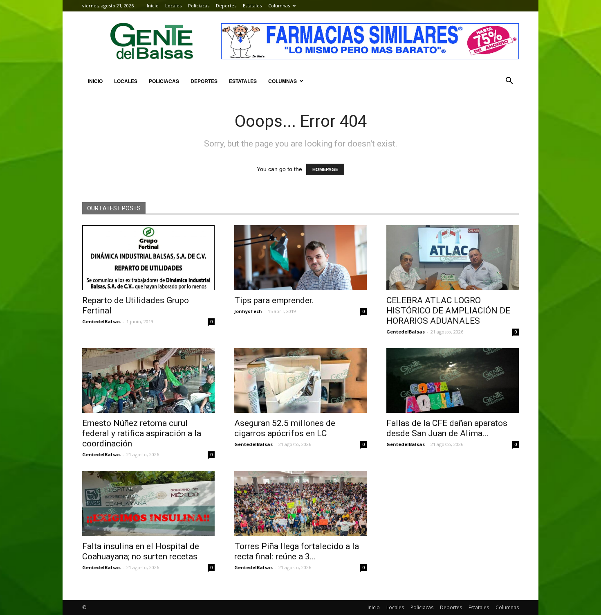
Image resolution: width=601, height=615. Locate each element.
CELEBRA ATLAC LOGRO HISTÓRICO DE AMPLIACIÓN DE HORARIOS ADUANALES (448, 310)
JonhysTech (248, 311)
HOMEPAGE (325, 169)
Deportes (226, 5)
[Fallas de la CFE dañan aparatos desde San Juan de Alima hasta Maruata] (452, 380)
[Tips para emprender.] (300, 257)
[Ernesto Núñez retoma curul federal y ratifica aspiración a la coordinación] (148, 380)
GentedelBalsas (101, 321)
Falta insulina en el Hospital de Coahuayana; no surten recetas (140, 551)
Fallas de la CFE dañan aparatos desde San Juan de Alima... (446, 428)
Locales (173, 5)
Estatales (252, 5)
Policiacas (198, 5)
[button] (509, 81)
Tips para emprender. (274, 300)
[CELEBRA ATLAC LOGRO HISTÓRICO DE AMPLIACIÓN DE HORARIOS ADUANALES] (452, 257)
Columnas (279, 5)
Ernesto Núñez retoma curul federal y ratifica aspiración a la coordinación (141, 433)
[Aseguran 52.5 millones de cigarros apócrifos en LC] (300, 380)
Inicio (153, 5)
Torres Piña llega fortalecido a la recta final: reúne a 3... (296, 551)
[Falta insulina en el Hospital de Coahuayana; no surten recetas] (148, 503)
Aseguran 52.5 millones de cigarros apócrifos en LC (284, 428)
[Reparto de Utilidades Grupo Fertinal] (148, 257)
